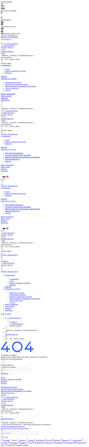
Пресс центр (6, 96)
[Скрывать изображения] (2, 25)
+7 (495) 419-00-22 (11, 44)
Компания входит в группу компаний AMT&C (15, 428)
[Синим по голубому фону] (1, 18)
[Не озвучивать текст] (2, 32)
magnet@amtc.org (7, 51)
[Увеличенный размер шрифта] (3, 9)
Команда (8, 73)
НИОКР (4, 77)
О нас (7, 69)
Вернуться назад (7, 359)
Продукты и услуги (8, 79)
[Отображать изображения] (2, 22)
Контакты (5, 100)
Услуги (7, 90)
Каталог (4, 383)
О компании (6, 65)
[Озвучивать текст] (2, 29)
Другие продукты (11, 88)
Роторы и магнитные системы (16, 84)
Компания (4, 373)
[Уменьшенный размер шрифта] (2, 4)
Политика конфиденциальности (13, 426)
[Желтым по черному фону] (1, 15)
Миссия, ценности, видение (15, 71)
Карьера (4, 98)
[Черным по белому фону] (1, 13)
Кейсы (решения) (8, 94)
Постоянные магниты (13, 82)
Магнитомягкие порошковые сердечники (20, 86)
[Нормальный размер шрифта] (2, 6)
